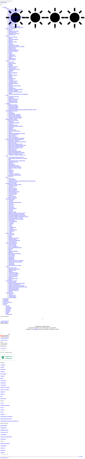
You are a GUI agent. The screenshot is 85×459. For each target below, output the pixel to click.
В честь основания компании (15, 247)
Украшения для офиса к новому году (16, 154)
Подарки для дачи (12, 20)
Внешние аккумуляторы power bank (16, 283)
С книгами (10, 223)
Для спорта (11, 209)
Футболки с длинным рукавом (15, 89)
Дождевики (11, 70)
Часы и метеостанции (13, 134)
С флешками (11, 230)
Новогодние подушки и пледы (15, 147)
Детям (9, 249)
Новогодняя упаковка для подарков (16, 152)
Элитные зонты (12, 296)
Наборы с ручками (12, 100)
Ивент (7, 312)
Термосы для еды (12, 56)
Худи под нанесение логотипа (15, 91)
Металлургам (11, 254)
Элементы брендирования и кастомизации (18, 94)
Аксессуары (11, 62)
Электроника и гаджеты (11, 280)
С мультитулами (12, 227)
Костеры (10, 40)
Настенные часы (12, 129)
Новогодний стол (12, 150)
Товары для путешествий (14, 26)
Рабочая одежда (12, 78)
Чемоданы (10, 277)
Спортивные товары (13, 23)
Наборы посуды (12, 47)
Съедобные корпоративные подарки (16, 133)
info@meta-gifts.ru (4, 340)
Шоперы (10, 279)
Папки (9, 132)
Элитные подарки (10, 292)
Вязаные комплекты (13, 66)
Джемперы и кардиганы (13, 69)
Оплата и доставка (7, 302)
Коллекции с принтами (11, 183)
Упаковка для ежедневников (14, 117)
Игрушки (10, 163)
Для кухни (10, 205)
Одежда (7, 60)
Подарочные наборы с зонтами (15, 217)
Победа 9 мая (11, 259)
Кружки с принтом (12, 189)
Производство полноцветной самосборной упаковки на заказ (22, 109)
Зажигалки (10, 123)
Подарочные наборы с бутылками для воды (18, 216)
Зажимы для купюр (12, 125)
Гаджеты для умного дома (14, 284)
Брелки (10, 235)
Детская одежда (12, 67)
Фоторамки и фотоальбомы (14, 175)
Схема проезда (3, 348)
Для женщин (11, 204)
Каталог (5, 7)
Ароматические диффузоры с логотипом (17, 158)
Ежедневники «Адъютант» (14, 114)
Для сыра (10, 210)
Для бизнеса (11, 199)
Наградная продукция (13, 31)
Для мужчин (11, 207)
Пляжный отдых (12, 19)
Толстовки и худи (12, 82)
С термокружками (12, 229)
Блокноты (10, 111)
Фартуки (10, 84)
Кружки (10, 42)
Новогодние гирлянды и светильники (17, 141)
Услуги (4, 304)
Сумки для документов (13, 273)
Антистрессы (11, 234)
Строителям (11, 263)
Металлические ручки (13, 98)
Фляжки (10, 57)
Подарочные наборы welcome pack (16, 214)
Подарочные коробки (13, 107)
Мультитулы (11, 14)
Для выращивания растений (14, 202)
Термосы (10, 25)
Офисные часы (11, 34)
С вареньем (11, 222)
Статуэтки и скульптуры (14, 173)
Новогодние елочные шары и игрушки (17, 145)
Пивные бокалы (12, 48)
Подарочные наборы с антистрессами (17, 215)
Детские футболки (12, 185)
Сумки (7, 266)
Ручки (7, 95)
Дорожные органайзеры (13, 122)
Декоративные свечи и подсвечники (16, 160)
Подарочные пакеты (13, 108)
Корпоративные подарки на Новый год (15, 139)
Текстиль (8, 309)
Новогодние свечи (12, 148)
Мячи (9, 15)
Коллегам (10, 252)
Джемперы (10, 186)
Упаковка (8, 103)
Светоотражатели (12, 241)
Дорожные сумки (12, 267)
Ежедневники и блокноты (12, 110)
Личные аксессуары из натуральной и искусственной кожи (21, 180)
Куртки (10, 73)
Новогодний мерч (12, 190)
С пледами (10, 228)
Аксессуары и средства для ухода (16, 157)
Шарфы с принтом (12, 197)
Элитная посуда (12, 59)
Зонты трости (11, 178)
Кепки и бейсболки (12, 72)
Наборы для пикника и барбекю (15, 16)
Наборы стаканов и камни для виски (16, 213)
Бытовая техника (12, 282)
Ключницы (11, 127)
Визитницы (11, 121)
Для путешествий (12, 208)
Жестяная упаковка (12, 104)
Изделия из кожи (12, 211)
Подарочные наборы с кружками (15, 219)
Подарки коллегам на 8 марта (15, 261)
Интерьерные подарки (13, 165)
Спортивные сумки (12, 272)
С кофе (10, 224)
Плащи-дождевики (12, 192)
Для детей (10, 203)
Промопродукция (12, 239)
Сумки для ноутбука (13, 274)
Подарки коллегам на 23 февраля (15, 260)
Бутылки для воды (12, 12)
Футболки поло (12, 88)
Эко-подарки (11, 264)
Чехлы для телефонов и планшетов (16, 138)
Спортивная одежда (13, 81)
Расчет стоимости (5, 316)
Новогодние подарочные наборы (16, 146)
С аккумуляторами (12, 221)
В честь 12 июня (12, 245)
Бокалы (10, 38)
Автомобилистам (12, 244)
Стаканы (10, 53)
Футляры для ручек (12, 102)
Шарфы (10, 92)
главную (36, 329)
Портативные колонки (13, 289)
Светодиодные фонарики (14, 240)
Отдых (7, 8)
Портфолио (5, 299)
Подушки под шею (12, 21)
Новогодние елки (12, 142)
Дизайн (7, 305)
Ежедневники (11, 113)
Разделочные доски (12, 51)
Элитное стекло (12, 295)
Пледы (10, 169)
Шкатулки (10, 176)
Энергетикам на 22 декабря (14, 265)
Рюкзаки (10, 271)
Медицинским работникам (14, 253)
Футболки (10, 86)
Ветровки (10, 65)
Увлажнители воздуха (13, 290)
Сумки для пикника (13, 276)
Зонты (7, 177)
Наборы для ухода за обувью (14, 167)
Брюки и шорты (12, 63)
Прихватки (11, 171)
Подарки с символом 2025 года (15, 153)
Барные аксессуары (12, 37)
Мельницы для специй (13, 45)
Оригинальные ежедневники (15, 116)
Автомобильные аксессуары (14, 9)
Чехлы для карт (11, 135)
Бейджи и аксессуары (13, 120)
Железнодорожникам (13, 251)
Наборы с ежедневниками (14, 115)
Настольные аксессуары (13, 33)
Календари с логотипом (13, 140)
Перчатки (10, 77)
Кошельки (10, 128)
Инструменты (11, 164)
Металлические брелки (13, 238)
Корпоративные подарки (11, 119)
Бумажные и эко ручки (13, 96)
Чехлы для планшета (13, 278)
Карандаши (11, 97)
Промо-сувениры (10, 233)
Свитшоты (10, 79)
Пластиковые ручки (13, 101)
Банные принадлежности (14, 10)
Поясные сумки (12, 270)
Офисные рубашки (12, 75)
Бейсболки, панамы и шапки (15, 184)
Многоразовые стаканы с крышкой (16, 46)
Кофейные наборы (12, 41)
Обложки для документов (14, 131)
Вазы (9, 159)
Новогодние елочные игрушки (15, 144)
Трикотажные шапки (13, 83)
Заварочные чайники (13, 39)
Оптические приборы (13, 18)
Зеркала (10, 236)
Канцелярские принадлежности (15, 126)
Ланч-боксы (11, 44)
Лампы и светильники (13, 288)
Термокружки (11, 54)
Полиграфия (8, 308)
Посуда (7, 35)
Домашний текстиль (13, 161)
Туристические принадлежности (15, 27)
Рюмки (10, 52)
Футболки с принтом (13, 90)
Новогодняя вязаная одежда (14, 151)
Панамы (10, 76)
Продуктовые (11, 220)
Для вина (10, 201)
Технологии (6, 301)
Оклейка (8, 311)
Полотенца (10, 170)
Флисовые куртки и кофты (14, 85)
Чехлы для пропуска (13, 136)
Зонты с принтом (12, 188)
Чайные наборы (12, 58)
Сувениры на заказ (12, 182)
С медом (10, 226)
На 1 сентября (11, 255)
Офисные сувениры (10, 28)
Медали (10, 29)
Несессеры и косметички (14, 268)
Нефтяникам (11, 258)
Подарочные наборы (10, 198)
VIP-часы (10, 293)
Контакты (5, 303)
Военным (10, 248)
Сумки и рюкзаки (12, 194)
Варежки (10, 64)
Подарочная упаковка (13, 106)
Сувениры (8, 307)
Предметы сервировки (13, 50)
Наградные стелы (12, 32)
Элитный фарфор (12, 297)
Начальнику (11, 257)
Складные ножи (12, 22)
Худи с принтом (12, 196)
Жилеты (10, 71)
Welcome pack (9, 314)
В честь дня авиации (13, 246)
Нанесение (8, 310)
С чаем (10, 232)
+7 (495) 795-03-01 (5, 338)
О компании (6, 298)
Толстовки (10, 195)
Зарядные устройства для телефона (16, 285)
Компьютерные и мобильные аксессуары (17, 286)
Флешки (10, 291)
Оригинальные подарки (13, 191)
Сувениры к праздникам (11, 242)
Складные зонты (12, 179)
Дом (7, 155)
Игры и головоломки (13, 13)
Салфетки (10, 172)
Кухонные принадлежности (14, 166)
